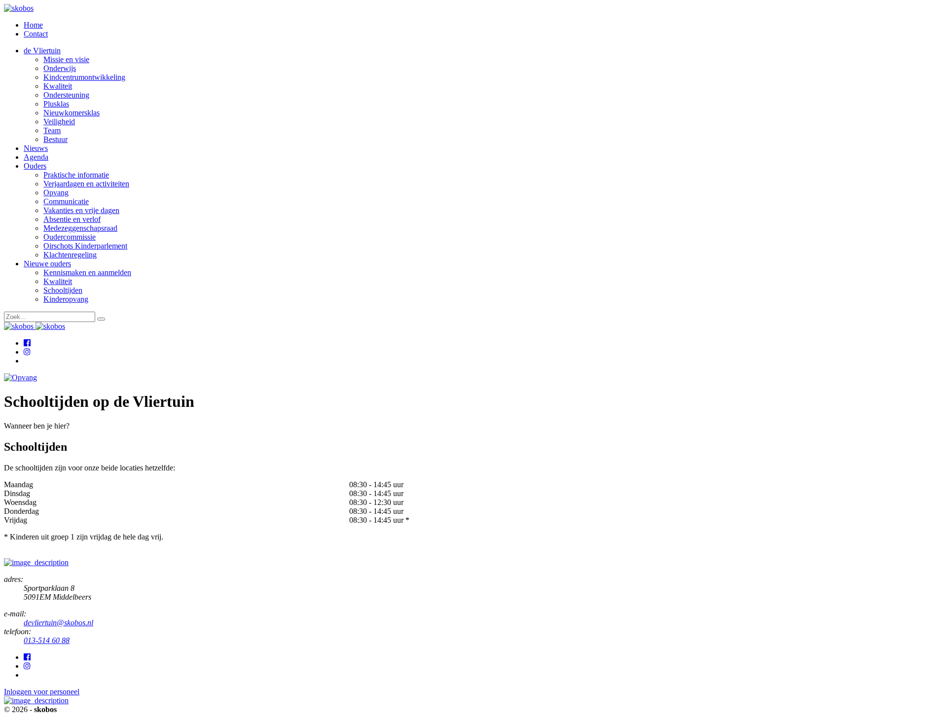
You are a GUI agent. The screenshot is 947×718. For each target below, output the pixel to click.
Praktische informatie (76, 175)
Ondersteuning (66, 95)
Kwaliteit (57, 86)
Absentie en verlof (72, 219)
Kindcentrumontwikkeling (84, 77)
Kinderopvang (65, 299)
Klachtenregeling (70, 255)
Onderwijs (59, 68)
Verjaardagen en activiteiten (86, 184)
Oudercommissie (69, 237)
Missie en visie (66, 59)
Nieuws (36, 148)
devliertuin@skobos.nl (58, 622)
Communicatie (66, 201)
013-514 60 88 (47, 640)
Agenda (36, 157)
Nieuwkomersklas (71, 112)
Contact (36, 34)
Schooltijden (62, 290)
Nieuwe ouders (47, 263)
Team (52, 130)
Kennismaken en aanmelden (87, 272)
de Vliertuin (42, 50)
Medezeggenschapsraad (80, 228)
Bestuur (55, 139)
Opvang (56, 192)
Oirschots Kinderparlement (85, 246)
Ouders (35, 166)
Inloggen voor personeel (41, 691)
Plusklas (56, 104)
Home (33, 25)
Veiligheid (59, 121)
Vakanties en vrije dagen (81, 210)
